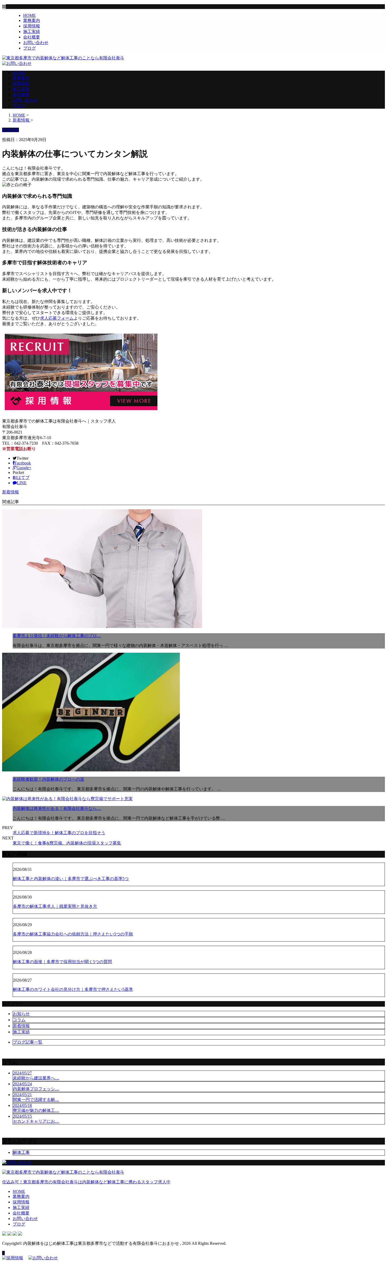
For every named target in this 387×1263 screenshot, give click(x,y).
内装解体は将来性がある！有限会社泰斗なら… (57, 808)
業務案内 (31, 20)
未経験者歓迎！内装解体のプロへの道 (48, 779)
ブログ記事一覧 (27, 1042)
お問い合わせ (35, 42)
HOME (29, 15)
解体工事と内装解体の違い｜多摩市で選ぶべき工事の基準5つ (71, 878)
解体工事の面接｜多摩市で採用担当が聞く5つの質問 (62, 961)
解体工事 (21, 1152)
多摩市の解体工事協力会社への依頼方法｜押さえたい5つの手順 (73, 934)
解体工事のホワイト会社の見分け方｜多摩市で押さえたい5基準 (73, 989)
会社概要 (31, 37)
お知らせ (21, 1013)
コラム (19, 1019)
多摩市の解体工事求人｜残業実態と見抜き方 (55, 906)
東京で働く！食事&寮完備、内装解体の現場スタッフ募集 (67, 843)
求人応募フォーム (57, 318)
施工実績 (31, 31)
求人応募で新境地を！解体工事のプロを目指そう (59, 832)
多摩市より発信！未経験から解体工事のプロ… (57, 635)
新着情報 (10, 492)
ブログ (29, 48)
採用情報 (31, 26)
